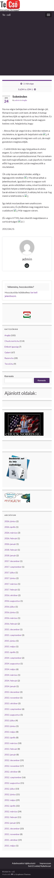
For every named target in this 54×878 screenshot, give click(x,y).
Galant (7, 352)
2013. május (10, 732)
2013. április (10, 737)
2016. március (10, 618)
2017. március (10, 584)
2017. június (10, 578)
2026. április (10, 527)
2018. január (10, 555)
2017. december (12, 561)
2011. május (10, 845)
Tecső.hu (8, 363)
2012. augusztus (12, 783)
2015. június (10, 640)
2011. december (12, 828)
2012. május (10, 800)
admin (17, 100)
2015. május (10, 646)
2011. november (12, 834)
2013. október (11, 703)
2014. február (10, 680)
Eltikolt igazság (11, 346)
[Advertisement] (27, 47)
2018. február (10, 549)
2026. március (10, 532)
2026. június (10, 521)
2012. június (10, 794)
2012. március (10, 811)
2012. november (12, 766)
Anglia (24, 100)
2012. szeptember (12, 777)
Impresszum (45, 863)
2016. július (9, 606)
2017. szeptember (12, 567)
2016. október (11, 595)
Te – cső (6, 14)
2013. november (12, 697)
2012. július (9, 788)
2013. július (9, 720)
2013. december (12, 692)
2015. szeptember (12, 635)
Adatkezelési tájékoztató (23, 863)
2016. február (10, 623)
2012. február (10, 817)
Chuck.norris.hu (11, 341)
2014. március (10, 675)
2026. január (10, 544)
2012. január (10, 823)
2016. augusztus (12, 601)
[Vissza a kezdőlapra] (27, 5)
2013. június (10, 726)
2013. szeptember (12, 709)
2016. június (10, 612)
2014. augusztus (12, 663)
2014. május (10, 669)
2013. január (10, 754)
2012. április (10, 805)
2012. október (11, 771)
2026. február (10, 538)
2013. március (10, 743)
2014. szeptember (12, 658)
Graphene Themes (23, 874)
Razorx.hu (9, 358)
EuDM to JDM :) (25, 89)
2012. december (12, 760)
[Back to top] (47, 871)
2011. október (11, 840)
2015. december (12, 629)
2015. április (10, 652)
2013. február (10, 749)
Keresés (9, 376)
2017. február (10, 589)
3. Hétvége (28, 83)
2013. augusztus (12, 714)
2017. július (9, 572)
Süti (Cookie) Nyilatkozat (39, 866)
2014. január (10, 686)
